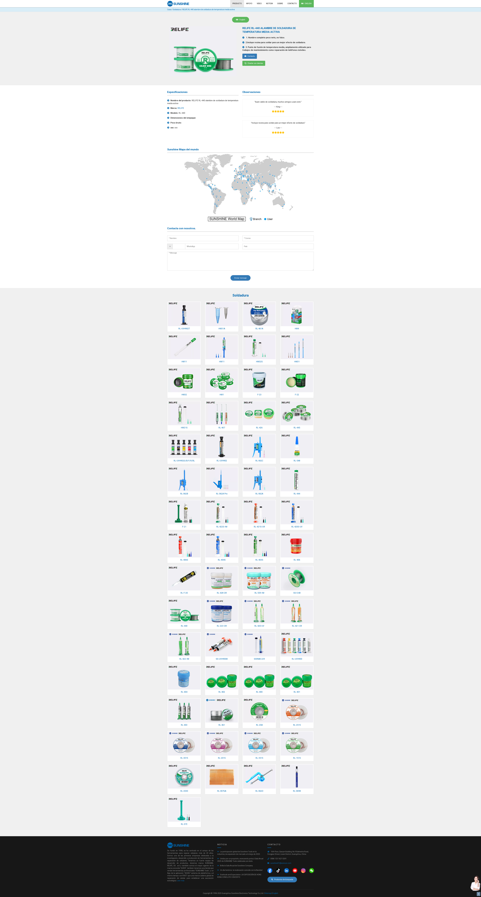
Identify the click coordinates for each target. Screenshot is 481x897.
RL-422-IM (184, 659)
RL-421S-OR (259, 527)
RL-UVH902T (184, 328)
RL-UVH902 (222, 461)
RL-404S (222, 560)
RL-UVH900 (297, 659)
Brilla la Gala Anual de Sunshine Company (236, 866)
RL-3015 (184, 758)
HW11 (184, 361)
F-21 (184, 527)
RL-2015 (222, 758)
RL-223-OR (222, 626)
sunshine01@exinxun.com (280, 863)
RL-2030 (184, 791)
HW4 (297, 328)
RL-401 (297, 692)
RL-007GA (221, 791)
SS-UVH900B (222, 659)
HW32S (259, 361)
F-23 (259, 394)
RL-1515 (297, 758)
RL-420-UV (259, 626)
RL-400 (259, 692)
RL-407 (221, 427)
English (308, 4)
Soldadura (177, 10)
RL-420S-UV (296, 527)
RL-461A (259, 328)
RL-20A (259, 725)
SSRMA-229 (259, 659)
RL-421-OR (297, 626)
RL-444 (297, 494)
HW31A (221, 328)
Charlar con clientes (255, 63)
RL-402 (221, 692)
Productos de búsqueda (283, 879)
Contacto (292, 4)
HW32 (184, 394)
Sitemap (268, 893)
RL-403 (184, 725)
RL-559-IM (259, 593)
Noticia (269, 4)
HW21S (184, 427)
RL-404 (184, 692)
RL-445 (297, 427)
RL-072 (184, 824)
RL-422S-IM (221, 527)
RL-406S (184, 560)
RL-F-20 (184, 593)
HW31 (297, 361)
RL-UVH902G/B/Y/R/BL (184, 461)
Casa (169, 10)
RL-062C (259, 461)
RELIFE (180, 108)
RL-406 (297, 560)
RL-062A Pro (221, 494)
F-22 (297, 394)
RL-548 (297, 461)
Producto (237, 4)
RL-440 (184, 626)
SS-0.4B (296, 593)
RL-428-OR (222, 593)
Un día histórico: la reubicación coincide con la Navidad (241, 870)
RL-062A (259, 494)
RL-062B (184, 494)
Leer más (180, 881)
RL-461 (221, 725)
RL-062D (259, 791)
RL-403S (259, 560)
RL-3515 (259, 758)
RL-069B (297, 791)
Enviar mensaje (240, 278)
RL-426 (259, 427)
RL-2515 (297, 725)
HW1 (222, 394)
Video (259, 4)
